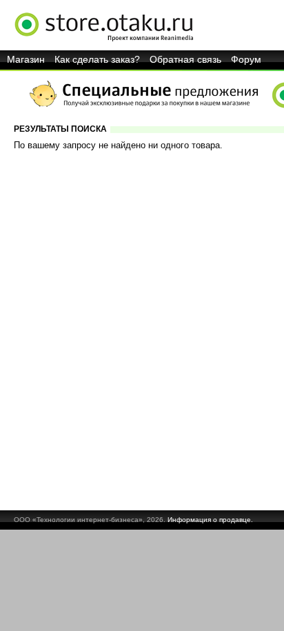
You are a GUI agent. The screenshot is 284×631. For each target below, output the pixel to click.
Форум (246, 59)
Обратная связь (185, 59)
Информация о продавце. (210, 519)
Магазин (26, 59)
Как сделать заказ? (97, 59)
